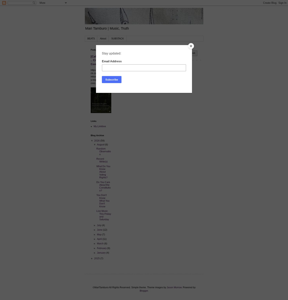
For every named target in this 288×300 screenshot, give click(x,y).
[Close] (191, 46)
